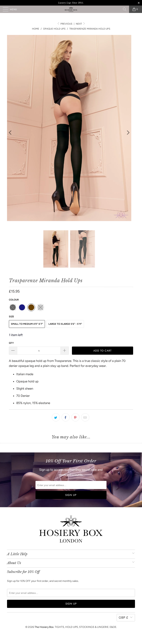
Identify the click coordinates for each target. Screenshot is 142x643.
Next (79, 23)
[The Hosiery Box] (71, 9)
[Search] (124, 9)
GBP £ (123, 617)
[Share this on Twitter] (56, 417)
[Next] (127, 132)
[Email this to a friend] (85, 417)
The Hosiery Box (44, 627)
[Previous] (10, 132)
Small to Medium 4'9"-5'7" (27, 324)
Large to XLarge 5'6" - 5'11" (65, 324)
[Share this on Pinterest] (75, 417)
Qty (11, 343)
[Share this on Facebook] (66, 417)
